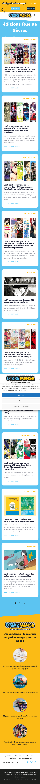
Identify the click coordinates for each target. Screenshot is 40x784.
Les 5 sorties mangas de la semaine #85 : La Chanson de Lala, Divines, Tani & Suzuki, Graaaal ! (20, 64)
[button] (35, 15)
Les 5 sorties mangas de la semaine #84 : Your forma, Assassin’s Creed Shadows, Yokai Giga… (20, 123)
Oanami (27, 779)
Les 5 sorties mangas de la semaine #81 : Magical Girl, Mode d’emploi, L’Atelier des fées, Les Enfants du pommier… (20, 238)
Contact (32, 756)
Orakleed (33, 779)
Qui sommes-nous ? (21, 756)
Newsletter (31, 8)
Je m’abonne (15, 8)
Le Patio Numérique (18, 779)
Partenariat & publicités (25, 758)
